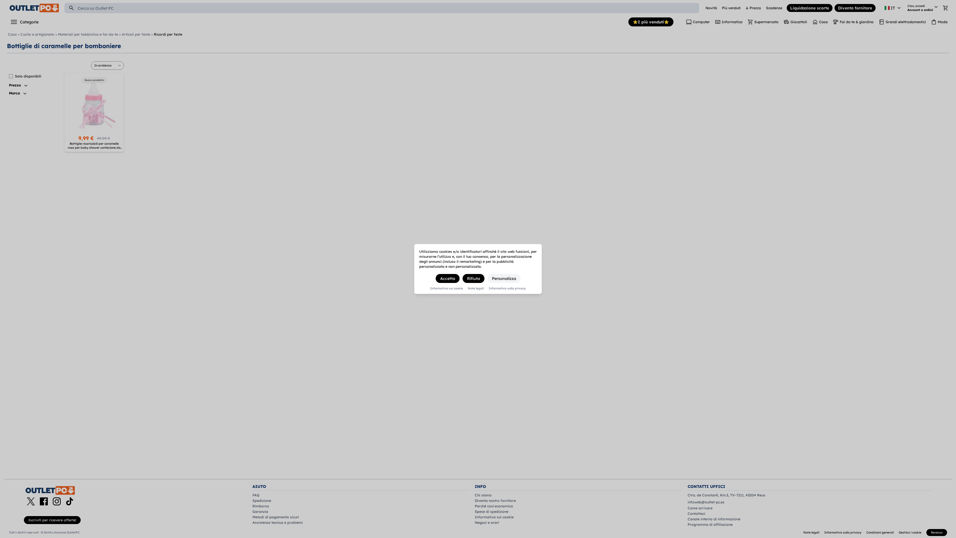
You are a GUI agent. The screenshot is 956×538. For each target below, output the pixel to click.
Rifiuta (473, 278)
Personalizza (504, 278)
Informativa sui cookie (446, 288)
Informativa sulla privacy (507, 288)
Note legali (476, 288)
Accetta (447, 278)
